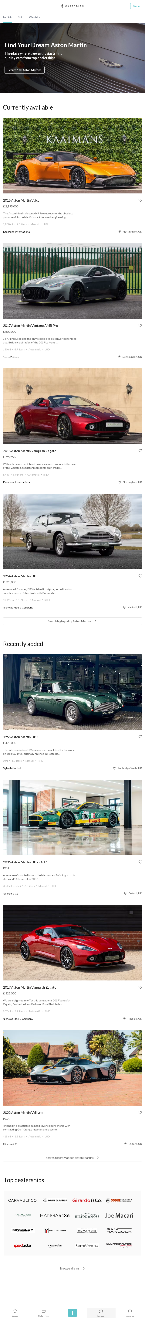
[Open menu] (5, 6)
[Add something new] (72, 1313)
